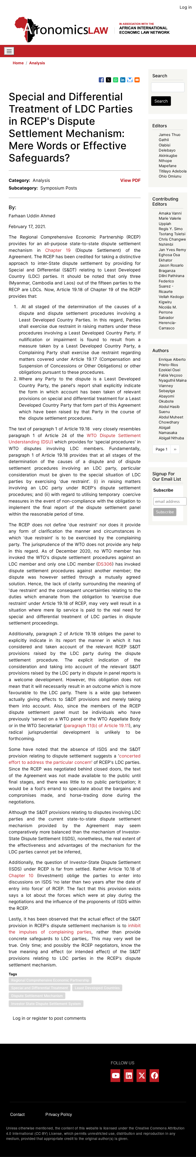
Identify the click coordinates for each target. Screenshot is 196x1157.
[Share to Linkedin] (122, 79)
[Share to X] (108, 79)
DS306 (105, 564)
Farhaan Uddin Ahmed (32, 215)
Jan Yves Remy (172, 249)
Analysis (37, 63)
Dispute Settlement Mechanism (37, 996)
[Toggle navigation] (9, 51)
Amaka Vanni (170, 213)
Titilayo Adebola (173, 171)
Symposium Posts (58, 188)
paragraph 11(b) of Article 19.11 (97, 725)
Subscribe (163, 490)
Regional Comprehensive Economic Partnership (50, 980)
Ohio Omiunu (170, 176)
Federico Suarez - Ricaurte (166, 286)
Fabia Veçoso (170, 375)
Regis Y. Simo (171, 229)
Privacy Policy (58, 1114)
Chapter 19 (58, 250)
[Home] (96, 29)
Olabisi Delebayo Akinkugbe (168, 150)
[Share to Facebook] (101, 79)
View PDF (130, 180)
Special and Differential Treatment (39, 988)
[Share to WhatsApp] (115, 79)
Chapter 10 (21, 875)
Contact (17, 1114)
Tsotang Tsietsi (172, 234)
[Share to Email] (137, 79)
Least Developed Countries (97, 988)
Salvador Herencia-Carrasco (167, 322)
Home (18, 63)
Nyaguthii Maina (173, 380)
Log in (186, 7)
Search (161, 101)
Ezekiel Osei (169, 370)
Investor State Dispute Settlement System (46, 1004)
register (39, 1018)
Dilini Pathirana (171, 275)
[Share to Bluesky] (129, 79)
